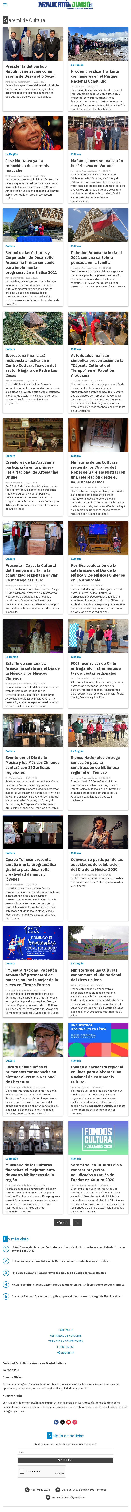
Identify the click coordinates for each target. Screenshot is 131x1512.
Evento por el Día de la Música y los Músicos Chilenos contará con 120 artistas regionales (32, 765)
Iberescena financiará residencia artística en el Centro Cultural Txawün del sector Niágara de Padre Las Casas (31, 365)
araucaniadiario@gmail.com (68, 1497)
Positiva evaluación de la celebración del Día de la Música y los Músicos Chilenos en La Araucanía (98, 573)
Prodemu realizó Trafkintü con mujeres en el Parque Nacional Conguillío (95, 76)
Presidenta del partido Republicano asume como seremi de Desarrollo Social (30, 71)
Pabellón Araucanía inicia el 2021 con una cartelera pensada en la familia (96, 257)
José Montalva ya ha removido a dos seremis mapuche (27, 165)
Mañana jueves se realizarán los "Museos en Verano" (97, 163)
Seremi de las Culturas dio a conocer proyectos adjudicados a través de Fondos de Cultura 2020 (96, 1172)
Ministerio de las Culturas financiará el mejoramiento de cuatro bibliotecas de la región (30, 1172)
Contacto (65, 1330)
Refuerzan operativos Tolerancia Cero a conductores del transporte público (61, 1261)
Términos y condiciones (65, 1341)
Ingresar (67, 1352)
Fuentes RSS (65, 1347)
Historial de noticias (65, 1335)
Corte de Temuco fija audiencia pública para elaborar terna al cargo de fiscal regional (67, 1296)
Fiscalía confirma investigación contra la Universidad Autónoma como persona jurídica (68, 1284)
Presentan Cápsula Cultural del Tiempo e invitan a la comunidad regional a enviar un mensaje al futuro (31, 573)
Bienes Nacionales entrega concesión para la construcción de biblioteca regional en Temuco (95, 765)
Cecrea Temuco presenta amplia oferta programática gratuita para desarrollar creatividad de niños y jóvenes (30, 869)
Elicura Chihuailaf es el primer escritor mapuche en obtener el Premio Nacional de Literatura (30, 1074)
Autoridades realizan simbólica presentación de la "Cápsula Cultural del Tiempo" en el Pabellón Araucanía (97, 365)
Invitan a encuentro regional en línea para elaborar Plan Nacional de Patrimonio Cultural (97, 1074)
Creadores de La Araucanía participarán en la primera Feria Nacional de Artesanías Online (31, 470)
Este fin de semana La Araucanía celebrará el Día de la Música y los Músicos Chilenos (32, 671)
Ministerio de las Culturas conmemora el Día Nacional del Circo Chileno (96, 975)
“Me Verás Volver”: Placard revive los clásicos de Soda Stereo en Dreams (59, 1273)
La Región (77, 65)
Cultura (76, 154)
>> (77, 1222)
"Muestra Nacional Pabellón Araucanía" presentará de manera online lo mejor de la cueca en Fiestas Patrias (31, 977)
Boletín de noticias (66, 1435)
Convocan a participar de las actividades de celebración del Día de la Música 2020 (97, 864)
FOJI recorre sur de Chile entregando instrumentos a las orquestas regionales (96, 668)
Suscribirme (65, 1460)
